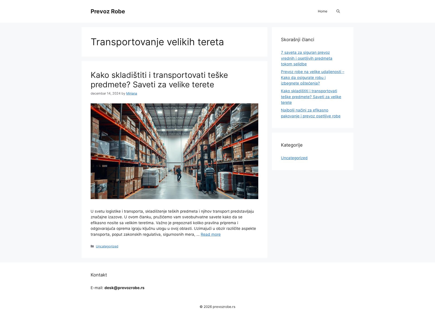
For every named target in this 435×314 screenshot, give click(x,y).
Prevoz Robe (108, 11)
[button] (338, 11)
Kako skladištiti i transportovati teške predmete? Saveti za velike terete (159, 79)
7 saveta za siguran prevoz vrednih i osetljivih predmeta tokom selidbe (306, 58)
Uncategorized (107, 246)
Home (322, 11)
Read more (211, 234)
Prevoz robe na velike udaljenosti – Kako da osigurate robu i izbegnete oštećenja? (312, 77)
